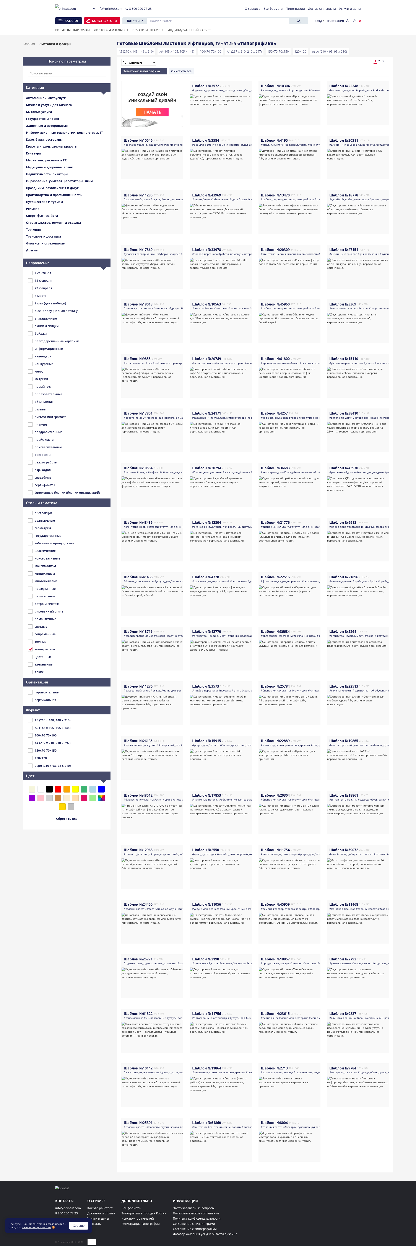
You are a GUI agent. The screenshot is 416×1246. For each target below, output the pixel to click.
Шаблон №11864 (206, 1068)
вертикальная (45, 700)
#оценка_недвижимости (244, 636)
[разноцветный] (101, 798)
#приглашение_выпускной (141, 745)
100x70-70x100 (210, 51)
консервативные (47, 558)
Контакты (94, 1224)
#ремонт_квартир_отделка (234, 144)
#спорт (373, 308)
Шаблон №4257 (274, 413)
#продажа (224, 690)
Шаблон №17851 (138, 413)
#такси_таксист (362, 963)
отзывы (40, 409)
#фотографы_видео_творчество (281, 581)
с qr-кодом (43, 470)
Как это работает (100, 1208)
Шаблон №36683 (275, 468)
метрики (41, 379)
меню (39, 371)
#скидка (142, 472)
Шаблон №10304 (275, 86)
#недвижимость (307, 254)
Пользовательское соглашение (196, 1213)
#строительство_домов (138, 636)
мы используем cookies (36, 1227)
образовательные (48, 394)
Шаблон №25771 (138, 959)
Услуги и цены (98, 1218)
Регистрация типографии (141, 1224)
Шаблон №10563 (206, 304)
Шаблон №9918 (342, 522)
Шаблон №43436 (138, 522)
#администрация (361, 745)
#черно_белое (201, 199)
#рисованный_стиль (137, 199)
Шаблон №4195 (274, 140)
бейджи (41, 333)
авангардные (45, 520)
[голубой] (92, 789)
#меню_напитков (172, 199)
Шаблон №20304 (275, 795)
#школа (363, 308)
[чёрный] (49, 789)
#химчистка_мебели (388, 363)
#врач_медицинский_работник (171, 854)
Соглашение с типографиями (195, 1229)
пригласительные (48, 447)
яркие (39, 672)
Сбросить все (66, 819)
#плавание (386, 308)
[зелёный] (84, 789)
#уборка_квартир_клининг (141, 254)
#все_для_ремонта (204, 144)
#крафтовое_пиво (294, 418)
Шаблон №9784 (342, 1068)
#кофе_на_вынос (176, 472)
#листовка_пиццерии (384, 527)
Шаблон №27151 (343, 250)
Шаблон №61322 (138, 1013)
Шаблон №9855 (137, 359)
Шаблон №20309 (275, 250)
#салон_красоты (238, 308)
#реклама (130, 144)
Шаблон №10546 (138, 140)
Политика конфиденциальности (197, 1218)
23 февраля (43, 288)
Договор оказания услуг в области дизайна (205, 1234)
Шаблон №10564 (138, 468)
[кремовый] (66, 798)
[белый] (40, 789)
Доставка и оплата (101, 1213)
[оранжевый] (66, 789)
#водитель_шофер (384, 963)
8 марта (41, 296)
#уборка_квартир (169, 254)
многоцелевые (46, 581)
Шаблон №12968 (138, 850)
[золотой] (62, 806)
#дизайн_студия (368, 144)
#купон (208, 308)
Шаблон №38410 (343, 413)
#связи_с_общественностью (355, 854)
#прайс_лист (364, 90)
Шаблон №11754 (275, 850)
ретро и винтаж (47, 604)
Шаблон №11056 (206, 904)
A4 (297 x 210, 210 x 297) (244, 51)
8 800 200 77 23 (66, 1213)
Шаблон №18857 (275, 959)
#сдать (233, 199)
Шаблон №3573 (205, 686)
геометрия (43, 528)
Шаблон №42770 (206, 631)
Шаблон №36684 (275, 631)
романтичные (45, 619)
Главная (29, 44)
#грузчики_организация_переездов (215, 90)
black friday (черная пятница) (57, 311)
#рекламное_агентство (207, 1072)
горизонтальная (47, 692)
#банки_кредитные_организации (241, 745)
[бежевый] (32, 789)
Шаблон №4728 (205, 577)
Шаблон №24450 (138, 904)
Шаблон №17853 (206, 795)
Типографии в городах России (144, 1213)
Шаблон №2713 (274, 1068)
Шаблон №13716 (138, 631)
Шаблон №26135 (138, 741)
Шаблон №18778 (343, 195)
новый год (43, 386)
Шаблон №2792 (342, 959)
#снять (236, 690)
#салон (384, 909)
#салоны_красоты (148, 144)
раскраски (42, 455)
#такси (294, 363)
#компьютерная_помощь (277, 1072)
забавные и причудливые (54, 543)
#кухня (249, 854)
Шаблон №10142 (138, 1068)
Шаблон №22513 (343, 686)
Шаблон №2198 (205, 959)
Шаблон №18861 (343, 795)
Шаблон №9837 (342, 1013)
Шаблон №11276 (138, 686)
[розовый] (40, 798)
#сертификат (238, 581)
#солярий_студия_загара (176, 144)
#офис (250, 1072)
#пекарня (296, 963)
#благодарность (319, 90)
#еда (149, 363)
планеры (41, 424)
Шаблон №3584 (205, 140)
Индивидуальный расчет (189, 30)
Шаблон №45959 (275, 904)
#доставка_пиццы (358, 527)
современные (45, 634)
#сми (332, 854)
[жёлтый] (75, 789)
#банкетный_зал (134, 363)
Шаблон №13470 (275, 195)
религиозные (45, 596)
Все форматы (131, 1208)
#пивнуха (276, 418)
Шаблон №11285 (138, 195)
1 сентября (43, 273)
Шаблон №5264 (342, 631)
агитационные (46, 318)
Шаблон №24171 (206, 413)
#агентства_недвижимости (278, 254)
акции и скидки (46, 326)
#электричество (319, 909)
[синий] (101, 789)
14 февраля (43, 280)
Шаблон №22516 (275, 577)
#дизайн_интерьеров (343, 144)
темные (40, 642)
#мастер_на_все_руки (370, 472)
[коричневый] (58, 798)
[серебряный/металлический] (71, 806)
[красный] (58, 789)
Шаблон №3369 (342, 304)
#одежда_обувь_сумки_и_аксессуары (381, 799)
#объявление (220, 199)
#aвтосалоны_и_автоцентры (279, 854)
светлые (41, 626)
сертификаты (45, 485)
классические (45, 551)
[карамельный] (75, 798)
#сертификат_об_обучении (319, 581)
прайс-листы (44, 439)
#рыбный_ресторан (165, 363)
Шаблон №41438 (138, 577)
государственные (48, 536)
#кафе (265, 418)
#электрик (302, 909)
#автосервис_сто (272, 472)
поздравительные (48, 432)
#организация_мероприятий (210, 581)
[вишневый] (84, 798)
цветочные (43, 657)
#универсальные (340, 963)
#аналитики (269, 144)
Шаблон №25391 (138, 1123)
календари (43, 356)
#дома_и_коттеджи (377, 636)
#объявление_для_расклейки (238, 799)
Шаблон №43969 (206, 195)
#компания (300, 472)
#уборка (369, 363)
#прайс (313, 472)
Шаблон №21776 (275, 522)
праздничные (45, 589)
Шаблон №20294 (206, 468)
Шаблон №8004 (274, 1123)
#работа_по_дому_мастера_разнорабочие (287, 199)
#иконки (373, 254)
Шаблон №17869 (138, 250)
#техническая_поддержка (310, 1072)
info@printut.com (68, 1208)
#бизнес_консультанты (292, 144)
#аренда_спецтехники (275, 363)
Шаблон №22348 (343, 86)
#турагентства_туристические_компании (150, 963)
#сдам (243, 199)
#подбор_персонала (251, 90)
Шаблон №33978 (206, 250)
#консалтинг (316, 144)
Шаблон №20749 (206, 359)
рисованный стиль (49, 611)
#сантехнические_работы (224, 1127)
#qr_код (156, 199)
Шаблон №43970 (343, 468)
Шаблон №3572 (205, 86)
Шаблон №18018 (138, 304)
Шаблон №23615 (275, 1013)
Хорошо (78, 1225)
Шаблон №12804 (206, 522)
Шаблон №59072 (343, 850)
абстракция (43, 513)
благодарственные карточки (57, 341)
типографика (45, 649)
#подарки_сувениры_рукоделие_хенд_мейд (312, 1127)
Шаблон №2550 (205, 850)
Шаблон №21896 (343, 577)
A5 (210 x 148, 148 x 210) (136, 51)
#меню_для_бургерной (168, 308)
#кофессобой (156, 472)
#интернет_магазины (343, 799)
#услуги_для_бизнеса (274, 90)
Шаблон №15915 (206, 741)
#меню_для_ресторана (138, 308)
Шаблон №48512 (138, 795)
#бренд (288, 472)
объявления (44, 402)
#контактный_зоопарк (343, 308)
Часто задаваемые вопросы (193, 1208)
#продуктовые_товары (242, 418)
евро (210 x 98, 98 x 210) (329, 51)
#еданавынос (269, 1018)
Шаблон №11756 (206, 1013)
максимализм (45, 566)
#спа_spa (198, 308)
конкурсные (44, 364)
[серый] (49, 798)
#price (377, 90)
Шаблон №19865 (343, 741)
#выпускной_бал (169, 745)
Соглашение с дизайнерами (194, 1224)
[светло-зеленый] (92, 798)
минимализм (45, 573)
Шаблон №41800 (275, 359)
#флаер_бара (337, 527)
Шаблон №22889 (275, 741)
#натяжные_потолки (205, 799)
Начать (152, 112)
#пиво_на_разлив (317, 418)
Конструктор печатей (138, 1218)
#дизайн (335, 199)
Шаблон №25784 (275, 686)
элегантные (43, 664)
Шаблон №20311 (343, 140)
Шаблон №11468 (343, 904)
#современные (133, 1018)
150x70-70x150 (278, 51)
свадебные (43, 477)
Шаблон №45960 (275, 304)
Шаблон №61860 (206, 1123)
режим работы (46, 462)
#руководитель (298, 90)
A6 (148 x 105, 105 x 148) (176, 51)
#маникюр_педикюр (342, 90)
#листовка (221, 308)
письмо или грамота (50, 417)
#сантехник (199, 1127)
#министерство (339, 745)
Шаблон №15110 (343, 359)
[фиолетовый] (32, 798)
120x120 (300, 51)
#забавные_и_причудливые (210, 418)
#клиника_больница (137, 854)
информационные (49, 349)
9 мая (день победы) (50, 303)
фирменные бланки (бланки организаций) (67, 492)
